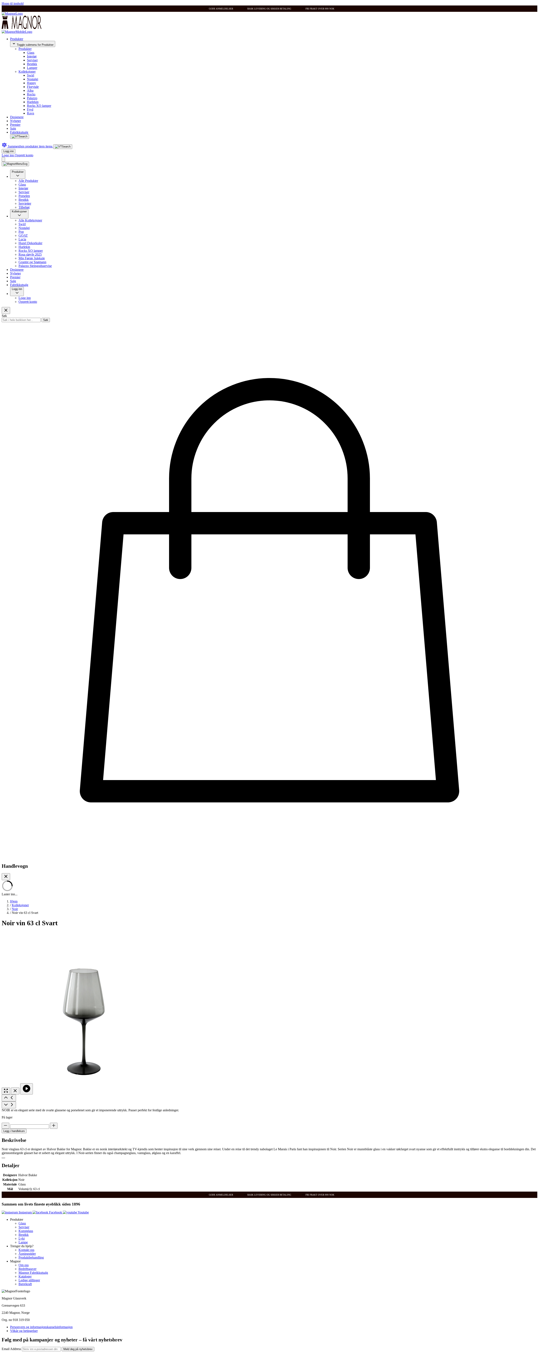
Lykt (22, 1238)
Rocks (31, 94)
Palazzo (32, 98)
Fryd (30, 109)
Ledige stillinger (29, 1280)
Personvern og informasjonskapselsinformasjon (41, 1327)
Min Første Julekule (32, 258)
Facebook (55, 1212)
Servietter (25, 203)
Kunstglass (26, 1231)
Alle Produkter (28, 180)
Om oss (24, 1265)
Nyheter (15, 121)
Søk (45, 320)
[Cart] (3, 159)
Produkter (16, 39)
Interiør (32, 56)
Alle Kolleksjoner (30, 220)
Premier (15, 124)
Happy (31, 83)
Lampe (23, 1242)
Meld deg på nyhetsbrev (78, 1349)
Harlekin (33, 102)
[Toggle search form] (19, 136)
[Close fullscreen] (15, 1090)
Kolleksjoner (27, 71)
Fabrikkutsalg (19, 132)
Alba (30, 90)
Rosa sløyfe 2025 (30, 254)
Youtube (83, 1212)
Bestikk (32, 64)
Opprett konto (24, 155)
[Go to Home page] (12, 13)
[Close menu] (6, 310)
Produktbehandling (31, 1257)
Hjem (13, 901)
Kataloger (25, 1276)
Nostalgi (32, 79)
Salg (13, 128)
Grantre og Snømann (32, 262)
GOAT (23, 235)
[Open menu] (15, 164)
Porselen (24, 196)
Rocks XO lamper (39, 105)
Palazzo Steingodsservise (35, 266)
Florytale (33, 87)
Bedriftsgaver (27, 1269)
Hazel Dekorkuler (30, 243)
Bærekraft (25, 1284)
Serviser (32, 60)
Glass (30, 52)
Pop (21, 231)
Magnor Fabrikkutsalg (33, 1272)
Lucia (22, 239)
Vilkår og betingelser (24, 1331)
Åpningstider (27, 1253)
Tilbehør (24, 207)
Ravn (30, 113)
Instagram (25, 1212)
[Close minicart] (6, 876)
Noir (15, 909)
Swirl (30, 75)
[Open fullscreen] (6, 1090)
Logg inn (8, 151)
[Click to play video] (26, 1088)
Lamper (32, 68)
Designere (17, 117)
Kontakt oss (26, 1250)
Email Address (12, 1349)
